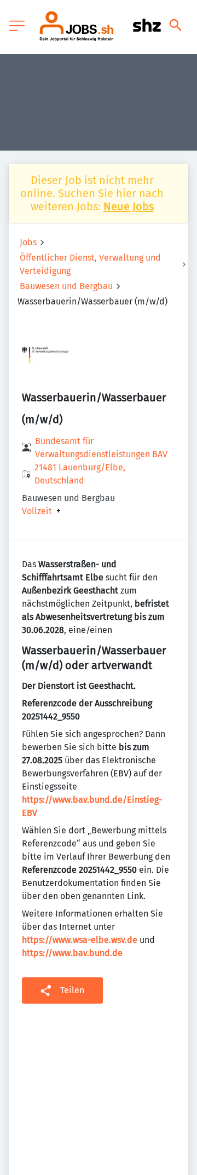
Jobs (28, 242)
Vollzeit (37, 511)
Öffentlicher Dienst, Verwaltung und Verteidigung (90, 264)
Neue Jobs (128, 206)
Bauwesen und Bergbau (66, 286)
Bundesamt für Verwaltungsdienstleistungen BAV (101, 447)
